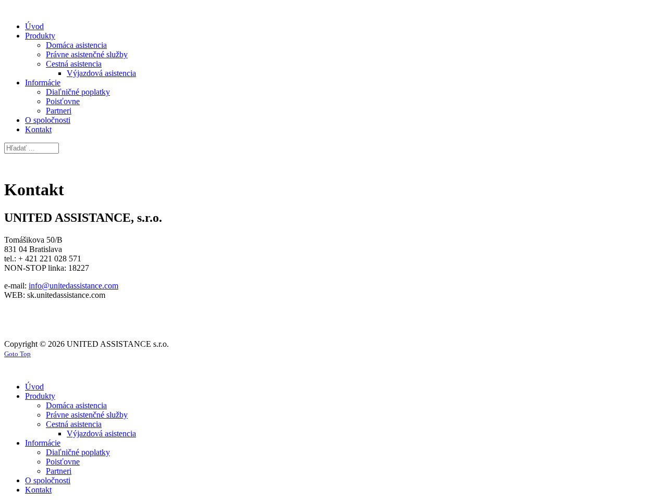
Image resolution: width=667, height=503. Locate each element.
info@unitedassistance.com (73, 285)
